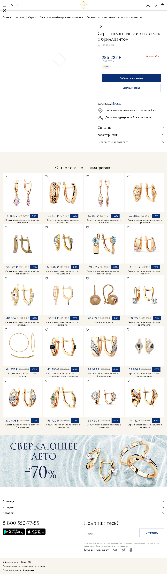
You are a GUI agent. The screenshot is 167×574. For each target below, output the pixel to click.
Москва (11, 5)
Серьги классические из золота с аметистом (22, 221)
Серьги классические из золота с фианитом (145, 221)
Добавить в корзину (131, 78)
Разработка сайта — (13, 570)
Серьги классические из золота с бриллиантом (22, 272)
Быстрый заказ (131, 88)
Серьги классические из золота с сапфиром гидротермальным (63, 374)
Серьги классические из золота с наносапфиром (145, 374)
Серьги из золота (104, 322)
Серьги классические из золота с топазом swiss (104, 272)
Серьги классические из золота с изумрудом (22, 323)
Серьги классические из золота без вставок (63, 221)
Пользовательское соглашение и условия (24, 566)
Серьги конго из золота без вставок (22, 374)
